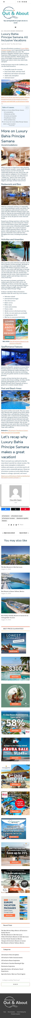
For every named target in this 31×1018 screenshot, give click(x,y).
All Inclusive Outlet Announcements (12, 957)
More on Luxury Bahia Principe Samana (13, 110)
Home (5, 1011)
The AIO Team (12, 125)
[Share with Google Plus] (13, 525)
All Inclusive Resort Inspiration (12, 30)
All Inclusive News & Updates (10, 954)
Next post (23, 533)
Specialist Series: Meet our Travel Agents (13, 974)
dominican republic (22, 518)
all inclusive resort (16, 516)
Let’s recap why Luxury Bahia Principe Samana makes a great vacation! (15, 123)
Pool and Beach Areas (10, 119)
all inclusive (5, 516)
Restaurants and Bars (10, 114)
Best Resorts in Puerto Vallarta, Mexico (12, 591)
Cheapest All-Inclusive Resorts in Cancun (13, 941)
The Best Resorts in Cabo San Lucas (11, 567)
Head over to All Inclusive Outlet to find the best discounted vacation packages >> (15, 476)
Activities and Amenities (11, 116)
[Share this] (8, 525)
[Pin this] (16, 525)
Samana (4, 520)
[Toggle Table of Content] (26, 107)
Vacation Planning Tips (21, 1011)
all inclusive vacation (8, 518)
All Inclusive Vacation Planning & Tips (12, 963)
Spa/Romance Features (10, 118)
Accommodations (9, 112)
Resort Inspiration (11, 1011)
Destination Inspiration (8, 966)
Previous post (9, 533)
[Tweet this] (11, 525)
